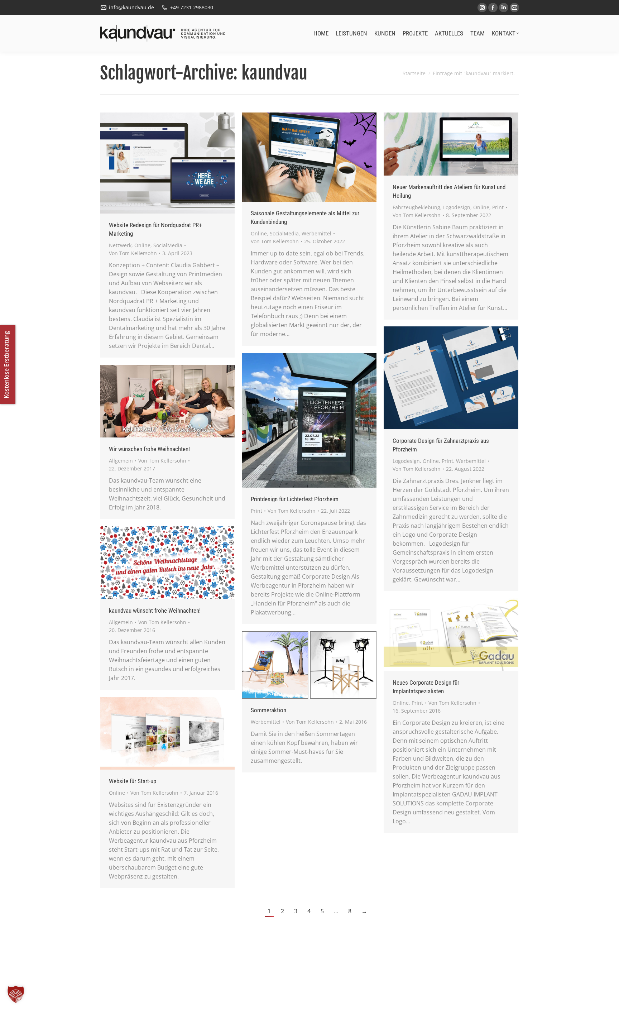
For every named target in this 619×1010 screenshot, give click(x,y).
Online (142, 245)
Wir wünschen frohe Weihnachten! (149, 449)
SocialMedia (167, 245)
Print (498, 207)
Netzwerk (120, 245)
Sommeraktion (268, 710)
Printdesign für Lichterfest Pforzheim (295, 499)
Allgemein (121, 460)
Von (133, 253)
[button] (16, 994)
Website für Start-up (132, 781)
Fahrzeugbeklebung (416, 207)
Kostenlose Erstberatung (6, 364)
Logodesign (456, 207)
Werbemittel (316, 233)
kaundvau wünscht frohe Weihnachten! (155, 610)
